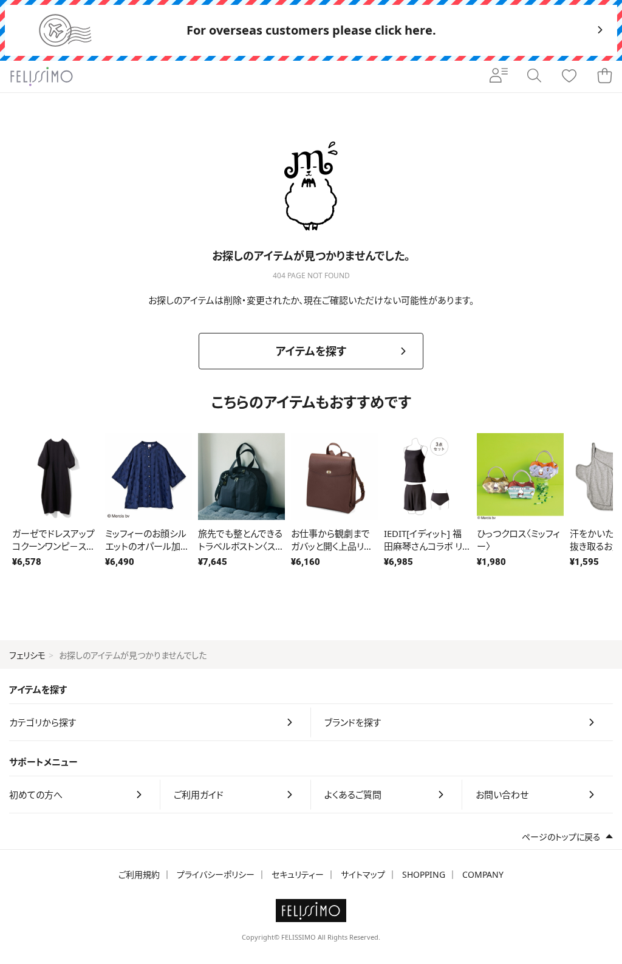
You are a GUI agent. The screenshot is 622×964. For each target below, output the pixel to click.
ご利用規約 (139, 874)
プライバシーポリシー (216, 874)
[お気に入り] (569, 76)
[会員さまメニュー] (498, 76)
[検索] (534, 76)
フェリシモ (27, 655)
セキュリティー (298, 874)
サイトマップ (363, 874)
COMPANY (483, 874)
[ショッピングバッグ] (604, 76)
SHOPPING (423, 874)
